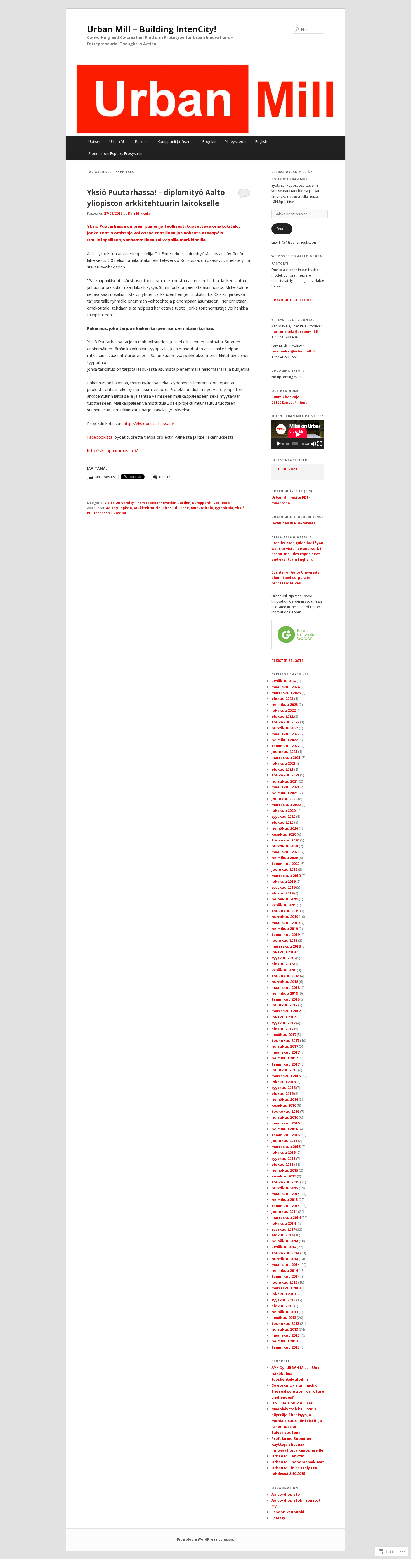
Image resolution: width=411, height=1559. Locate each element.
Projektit (209, 141)
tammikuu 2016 (285, 1134)
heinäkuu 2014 (284, 1240)
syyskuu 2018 (283, 957)
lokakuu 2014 (283, 1223)
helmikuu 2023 (284, 704)
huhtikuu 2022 (284, 727)
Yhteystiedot (236, 141)
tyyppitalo (224, 507)
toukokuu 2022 (285, 722)
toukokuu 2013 (285, 1323)
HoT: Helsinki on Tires (292, 1403)
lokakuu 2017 (283, 1017)
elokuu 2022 (282, 716)
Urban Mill (117, 141)
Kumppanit (202, 502)
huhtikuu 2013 (284, 1329)
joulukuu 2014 (284, 1211)
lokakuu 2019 (283, 881)
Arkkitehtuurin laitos (153, 507)
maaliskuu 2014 (285, 1264)
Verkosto (221, 502)
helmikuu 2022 (284, 739)
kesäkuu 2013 (283, 1317)
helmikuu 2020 (284, 857)
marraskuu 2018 (286, 946)
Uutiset (94, 141)
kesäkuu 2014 (283, 1246)
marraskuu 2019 (286, 875)
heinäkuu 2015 (284, 1170)
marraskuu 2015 (286, 1146)
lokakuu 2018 (283, 951)
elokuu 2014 (282, 1234)
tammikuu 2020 (285, 863)
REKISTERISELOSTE (287, 660)
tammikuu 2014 (285, 1276)
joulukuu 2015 (284, 1140)
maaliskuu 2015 (285, 1193)
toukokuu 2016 (285, 1111)
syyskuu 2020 (283, 816)
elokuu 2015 (282, 1164)
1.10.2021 (287, 469)
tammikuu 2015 (285, 1205)
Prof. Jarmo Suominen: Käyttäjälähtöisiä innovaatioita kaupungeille (297, 1444)
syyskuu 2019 (283, 887)
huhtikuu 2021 (284, 781)
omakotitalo (202, 507)
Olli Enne (181, 507)
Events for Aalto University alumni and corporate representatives (295, 578)
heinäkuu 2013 (284, 1311)
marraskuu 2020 (286, 804)
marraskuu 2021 (286, 757)
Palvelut (142, 141)
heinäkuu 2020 (284, 828)
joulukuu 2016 (284, 1070)
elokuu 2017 (282, 1028)
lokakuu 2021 (283, 763)
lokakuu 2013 (283, 1293)
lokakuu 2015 (283, 1152)
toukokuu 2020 (285, 840)
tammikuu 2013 (285, 1347)
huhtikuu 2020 (284, 845)
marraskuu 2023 (286, 692)
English (261, 141)
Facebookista (100, 437)
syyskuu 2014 (283, 1229)
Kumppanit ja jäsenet (176, 141)
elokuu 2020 (282, 822)
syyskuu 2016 (283, 1087)
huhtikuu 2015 (284, 1187)
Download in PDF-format (293, 523)
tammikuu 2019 (285, 934)
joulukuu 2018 (284, 940)
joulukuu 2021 (284, 751)
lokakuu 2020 (283, 810)
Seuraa (282, 228)
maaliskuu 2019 (285, 922)
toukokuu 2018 (285, 975)
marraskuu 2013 (286, 1288)
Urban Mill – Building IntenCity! (151, 29)
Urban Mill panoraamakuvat (297, 1461)
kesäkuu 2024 (283, 680)
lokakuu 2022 (283, 710)
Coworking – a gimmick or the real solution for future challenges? (297, 1391)
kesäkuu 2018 (283, 969)
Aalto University (119, 502)
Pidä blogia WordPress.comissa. (205, 1539)
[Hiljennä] (313, 444)
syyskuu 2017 (283, 1022)
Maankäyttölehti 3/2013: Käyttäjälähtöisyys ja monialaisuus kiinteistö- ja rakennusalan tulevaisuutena (296, 1420)
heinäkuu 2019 (284, 898)
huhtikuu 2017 (284, 1046)
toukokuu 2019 (285, 910)
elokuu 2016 (282, 1093)
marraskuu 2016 (286, 1075)
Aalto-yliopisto (285, 1494)
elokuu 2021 (282, 769)
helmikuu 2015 (284, 1199)
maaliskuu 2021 (285, 787)
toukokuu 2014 (285, 1252)
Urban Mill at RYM (287, 1456)
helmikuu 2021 (284, 792)
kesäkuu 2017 (283, 1034)
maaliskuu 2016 (285, 1123)
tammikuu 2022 (285, 745)
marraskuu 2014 (286, 1217)
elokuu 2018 (282, 963)
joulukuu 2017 (284, 1005)
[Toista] (279, 444)
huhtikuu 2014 (284, 1258)
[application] (297, 434)
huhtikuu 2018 (284, 981)
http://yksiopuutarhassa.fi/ (149, 423)
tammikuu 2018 (285, 999)
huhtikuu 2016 (284, 1117)
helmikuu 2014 (284, 1270)
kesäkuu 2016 (283, 1105)
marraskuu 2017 (286, 1010)
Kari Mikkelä (139, 213)
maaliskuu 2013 (285, 1335)
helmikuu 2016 (284, 1128)
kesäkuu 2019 (283, 904)
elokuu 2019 (282, 893)
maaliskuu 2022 (285, 734)
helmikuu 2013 (284, 1341)
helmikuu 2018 (284, 993)
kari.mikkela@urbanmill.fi (294, 331)
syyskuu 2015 (283, 1158)
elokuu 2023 (282, 698)
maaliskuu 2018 (285, 987)
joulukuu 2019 (284, 869)
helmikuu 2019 (284, 928)
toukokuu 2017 (285, 1040)
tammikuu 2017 (285, 1064)
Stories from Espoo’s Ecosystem (115, 153)
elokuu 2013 (282, 1305)
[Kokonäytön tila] (319, 444)
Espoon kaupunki (287, 1511)
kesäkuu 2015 (283, 1176)
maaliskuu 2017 (285, 1052)
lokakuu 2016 (283, 1081)
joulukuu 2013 (284, 1282)
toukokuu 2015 (285, 1181)
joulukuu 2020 (284, 798)
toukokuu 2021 (285, 775)
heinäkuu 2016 (284, 1099)
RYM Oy (278, 1517)
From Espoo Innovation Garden (163, 502)
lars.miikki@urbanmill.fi (293, 351)
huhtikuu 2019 (284, 916)
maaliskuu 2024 (285, 686)
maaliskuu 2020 (285, 851)
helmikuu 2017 (284, 1058)
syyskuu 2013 (283, 1300)
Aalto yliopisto (119, 507)
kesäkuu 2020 (283, 834)
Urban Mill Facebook (291, 300)
